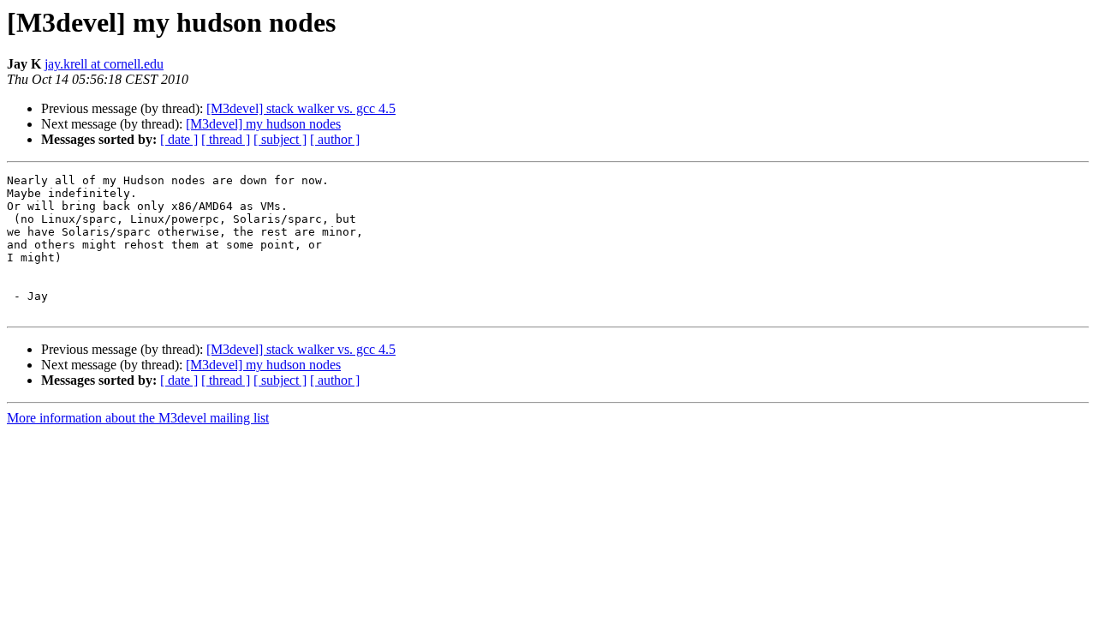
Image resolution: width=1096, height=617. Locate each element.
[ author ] (335, 139)
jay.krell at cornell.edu (104, 64)
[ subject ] (280, 139)
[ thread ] (225, 139)
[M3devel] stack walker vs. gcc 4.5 (301, 108)
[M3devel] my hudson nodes (263, 124)
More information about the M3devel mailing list (138, 417)
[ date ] (179, 139)
